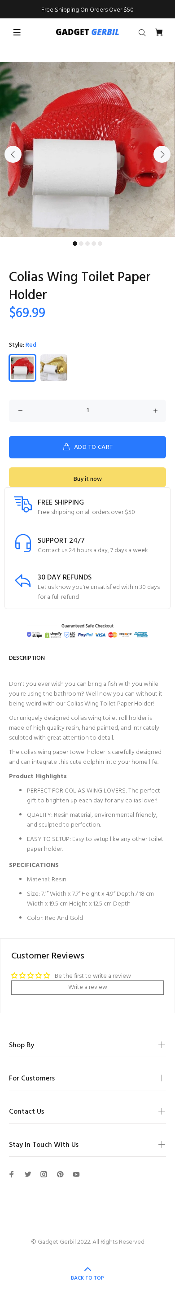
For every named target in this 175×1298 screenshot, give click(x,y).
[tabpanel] (87, 149)
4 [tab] (94, 243)
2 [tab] (81, 243)
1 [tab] (75, 243)
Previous (13, 154)
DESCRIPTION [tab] (27, 658)
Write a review (87, 987)
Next (162, 154)
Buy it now (88, 479)
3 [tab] (87, 243)
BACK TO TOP (87, 1278)
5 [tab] (100, 243)
